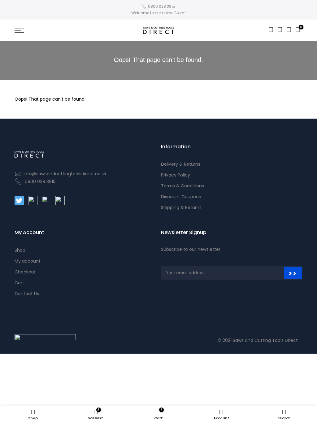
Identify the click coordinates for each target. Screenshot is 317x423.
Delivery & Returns (180, 164)
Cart (19, 283)
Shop (20, 250)
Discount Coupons (181, 197)
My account (28, 261)
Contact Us (27, 293)
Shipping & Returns (181, 207)
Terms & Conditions (182, 186)
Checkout (25, 272)
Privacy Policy (175, 175)
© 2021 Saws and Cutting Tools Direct (258, 340)
